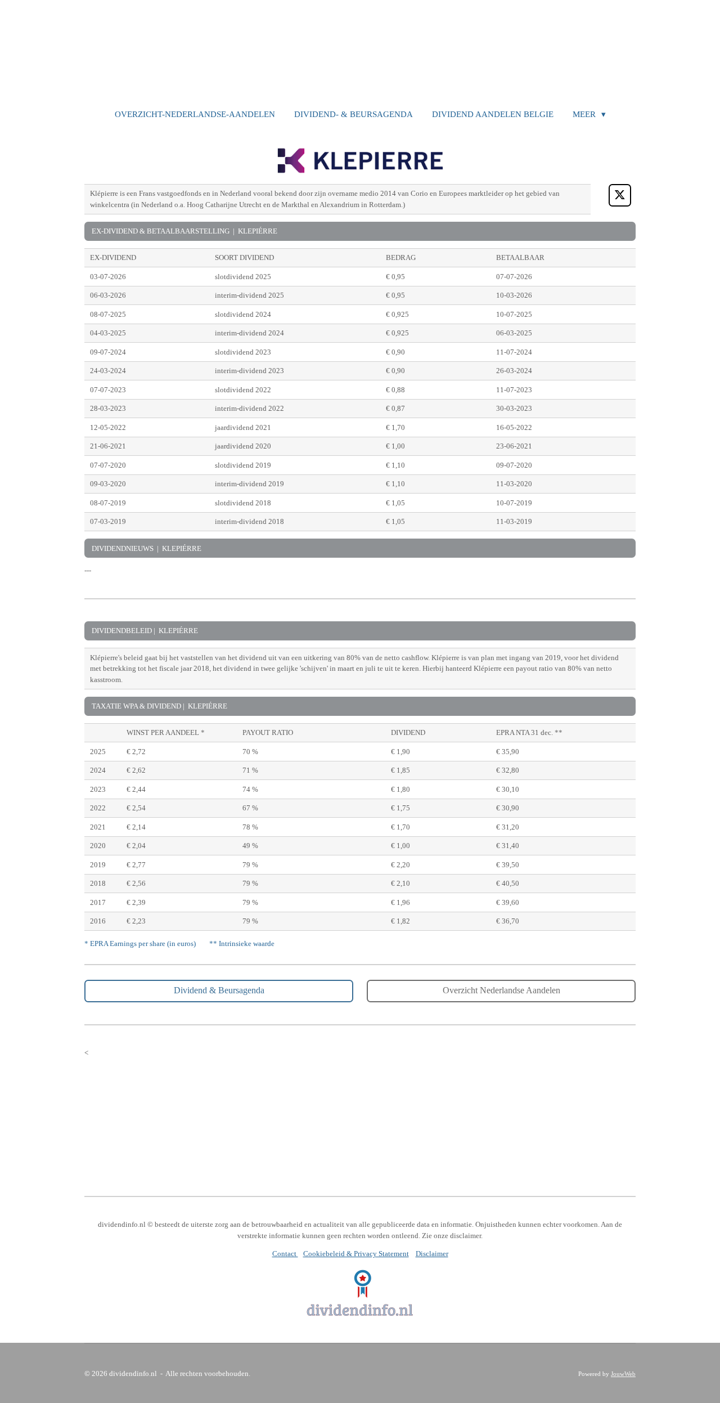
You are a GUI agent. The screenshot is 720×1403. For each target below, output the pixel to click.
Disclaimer (432, 1253)
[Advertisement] (360, 1115)
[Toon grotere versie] (360, 1293)
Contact (285, 1253)
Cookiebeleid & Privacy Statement (356, 1253)
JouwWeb (623, 1373)
